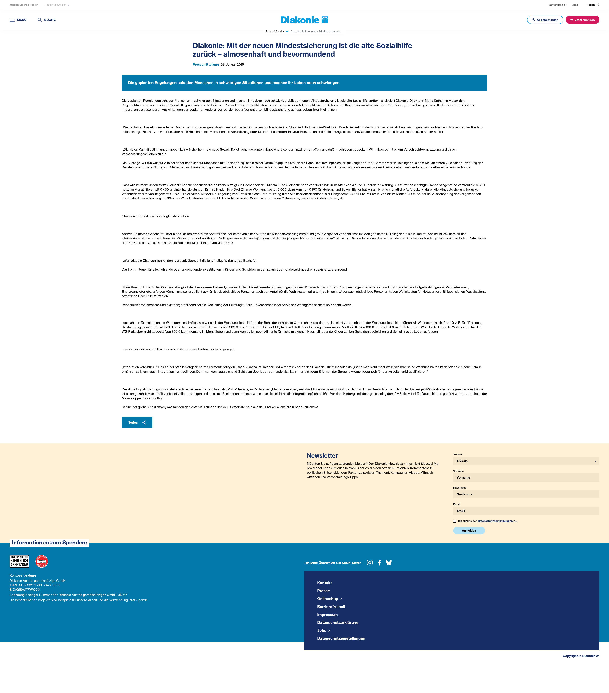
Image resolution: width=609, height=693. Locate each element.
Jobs (575, 4)
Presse (323, 590)
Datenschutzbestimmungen (495, 521)
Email (456, 504)
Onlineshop (328, 598)
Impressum (327, 614)
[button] (526, 461)
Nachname (460, 487)
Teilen (133, 422)
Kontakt (324, 582)
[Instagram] (370, 564)
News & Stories (275, 31)
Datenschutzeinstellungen (341, 638)
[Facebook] (379, 564)
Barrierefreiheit (557, 4)
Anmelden (469, 530)
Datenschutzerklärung (337, 622)
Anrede (458, 454)
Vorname (459, 471)
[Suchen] (40, 20)
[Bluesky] (389, 564)
